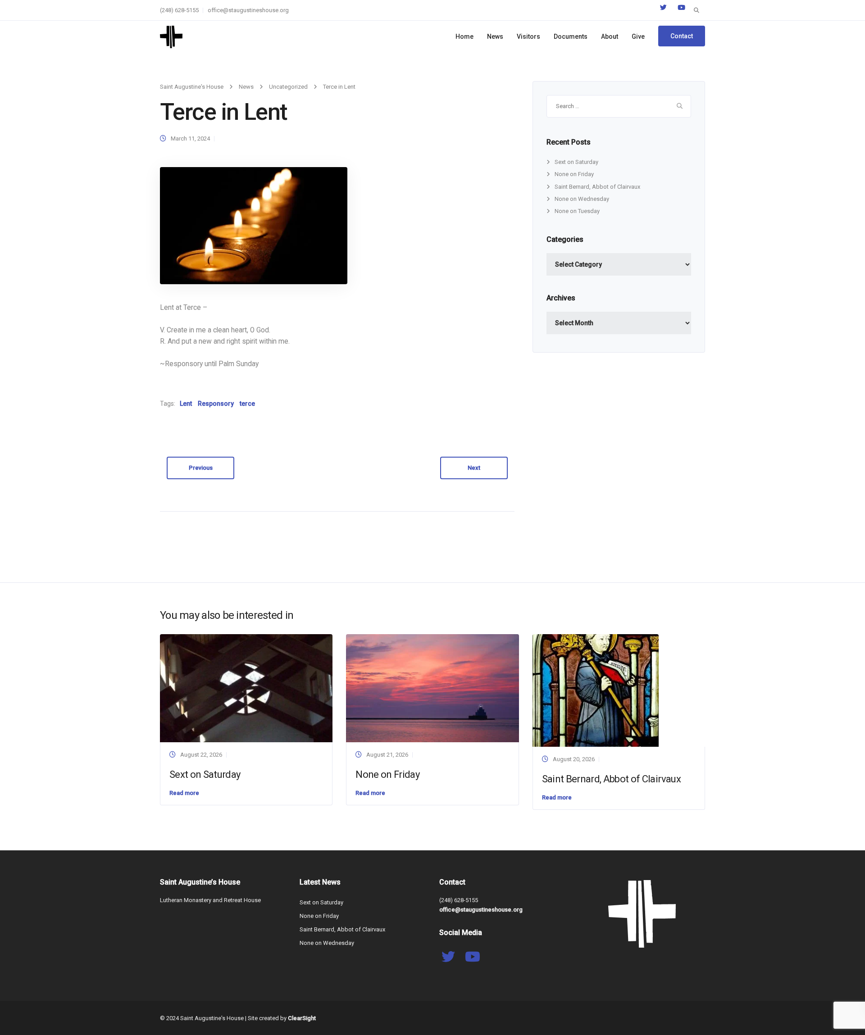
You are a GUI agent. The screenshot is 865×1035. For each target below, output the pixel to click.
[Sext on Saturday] (246, 687)
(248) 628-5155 (179, 10)
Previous (201, 467)
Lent (186, 403)
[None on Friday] (432, 687)
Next (474, 467)
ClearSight (302, 1018)
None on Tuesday (577, 211)
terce (247, 403)
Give (638, 36)
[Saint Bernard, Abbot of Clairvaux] (596, 690)
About (609, 36)
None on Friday (574, 174)
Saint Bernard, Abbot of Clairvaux (597, 186)
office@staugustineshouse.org (248, 10)
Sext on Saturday (576, 162)
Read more (184, 793)
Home (464, 36)
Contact (681, 36)
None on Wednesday (582, 198)
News (495, 36)
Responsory (216, 403)
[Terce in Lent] (253, 225)
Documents (570, 36)
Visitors (528, 36)
